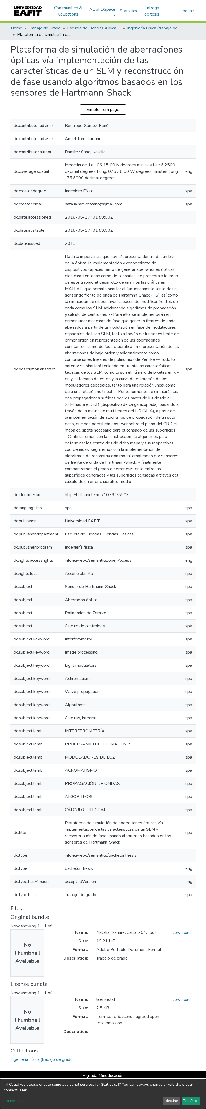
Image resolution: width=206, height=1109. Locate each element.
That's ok (191, 1100)
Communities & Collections (68, 11)
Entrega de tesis (151, 11)
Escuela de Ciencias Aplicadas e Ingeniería (94, 28)
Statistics (128, 11)
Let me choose (16, 1100)
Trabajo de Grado (45, 28)
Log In (186, 11)
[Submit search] (167, 11)
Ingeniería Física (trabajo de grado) (154, 28)
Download (181, 932)
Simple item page (103, 110)
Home (16, 28)
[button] (175, 11)
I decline (171, 1100)
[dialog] (103, 1094)
